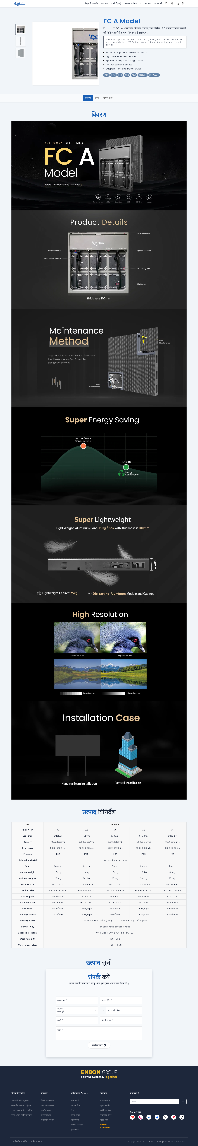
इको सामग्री (75, 1120)
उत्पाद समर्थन (105, 1100)
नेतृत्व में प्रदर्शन (91, 3)
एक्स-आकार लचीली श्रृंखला (21, 1115)
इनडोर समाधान (46, 1110)
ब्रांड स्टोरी (75, 1100)
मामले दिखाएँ (116, 3)
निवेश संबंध (37, 1141)
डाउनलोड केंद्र (105, 1115)
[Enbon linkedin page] (148, 1117)
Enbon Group (156, 1141)
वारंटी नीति (104, 1120)
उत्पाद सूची (108, 98)
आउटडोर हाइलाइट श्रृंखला (21, 1105)
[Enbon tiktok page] (181, 1117)
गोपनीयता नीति (21, 1141)
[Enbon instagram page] (140, 1117)
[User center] (172, 4)
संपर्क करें (158, 3)
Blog (73, 1110)
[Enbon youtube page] (132, 1117)
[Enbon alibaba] (177, 4)
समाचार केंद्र (75, 1105)
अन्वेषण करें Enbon (133, 3)
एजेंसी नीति (103, 1124)
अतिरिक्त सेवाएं (105, 1110)
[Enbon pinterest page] (173, 1117)
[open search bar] (166, 4)
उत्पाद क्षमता (75, 1115)
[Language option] (183, 4)
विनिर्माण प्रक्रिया (77, 1124)
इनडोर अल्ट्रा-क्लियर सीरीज (22, 1110)
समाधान (104, 3)
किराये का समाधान (47, 1100)
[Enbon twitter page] (165, 1117)
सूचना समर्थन (105, 1105)
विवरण (88, 98)
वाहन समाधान (46, 1115)
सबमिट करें (97, 1045)
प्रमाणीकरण (75, 1129)
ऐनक (97, 98)
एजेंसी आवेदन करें (105, 1127)
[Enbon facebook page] (157, 1117)
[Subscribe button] (183, 1101)
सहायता (148, 3)
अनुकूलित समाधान (47, 1120)
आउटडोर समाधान (47, 1105)
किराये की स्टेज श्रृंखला (20, 1100)
